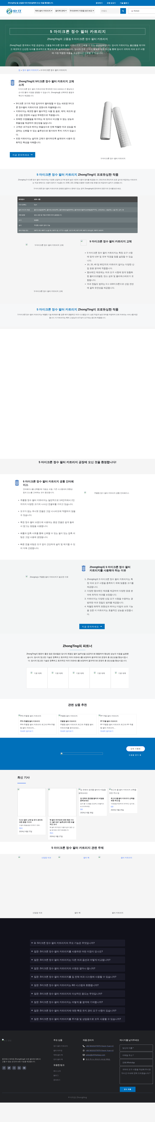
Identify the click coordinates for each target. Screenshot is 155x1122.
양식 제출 (127, 1089)
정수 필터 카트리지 (30, 70)
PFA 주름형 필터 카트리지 (30, 721)
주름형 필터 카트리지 (68, 721)
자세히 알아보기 (26, 731)
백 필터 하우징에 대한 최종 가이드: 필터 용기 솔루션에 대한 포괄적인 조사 (62, 822)
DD (81, 809)
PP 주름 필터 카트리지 (108, 721)
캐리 (21, 828)
